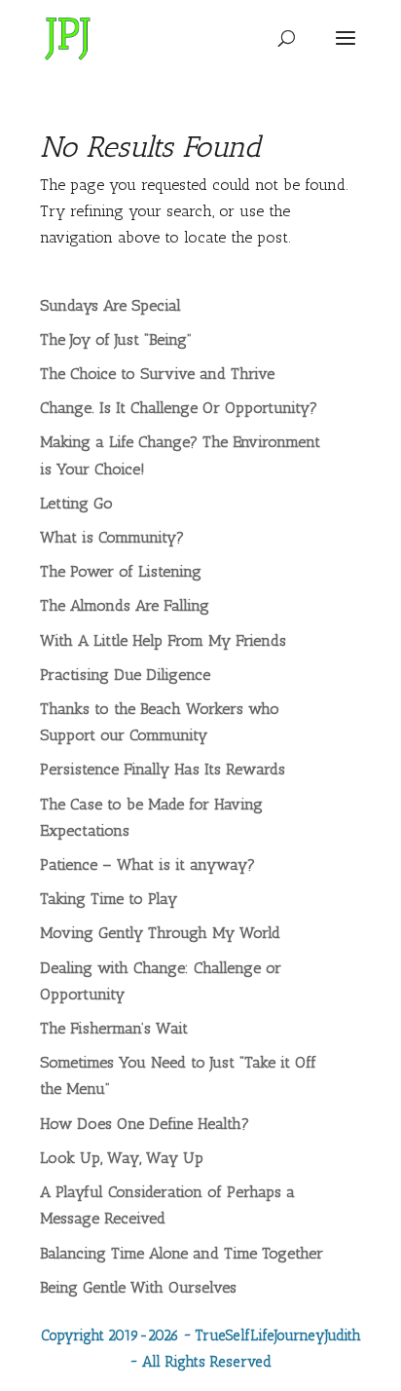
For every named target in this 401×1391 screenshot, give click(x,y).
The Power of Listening (120, 571)
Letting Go (76, 503)
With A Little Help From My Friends (163, 640)
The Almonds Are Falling (124, 605)
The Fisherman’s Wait (114, 1028)
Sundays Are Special (110, 305)
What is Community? (112, 537)
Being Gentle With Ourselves (138, 1287)
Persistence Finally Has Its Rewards (162, 769)
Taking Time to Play (108, 898)
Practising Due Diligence (125, 674)
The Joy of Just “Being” (116, 339)
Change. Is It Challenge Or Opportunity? (178, 407)
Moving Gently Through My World (160, 932)
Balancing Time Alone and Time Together (181, 1253)
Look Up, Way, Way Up (121, 1157)
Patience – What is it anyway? (147, 864)
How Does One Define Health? (144, 1123)
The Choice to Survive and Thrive (157, 373)
